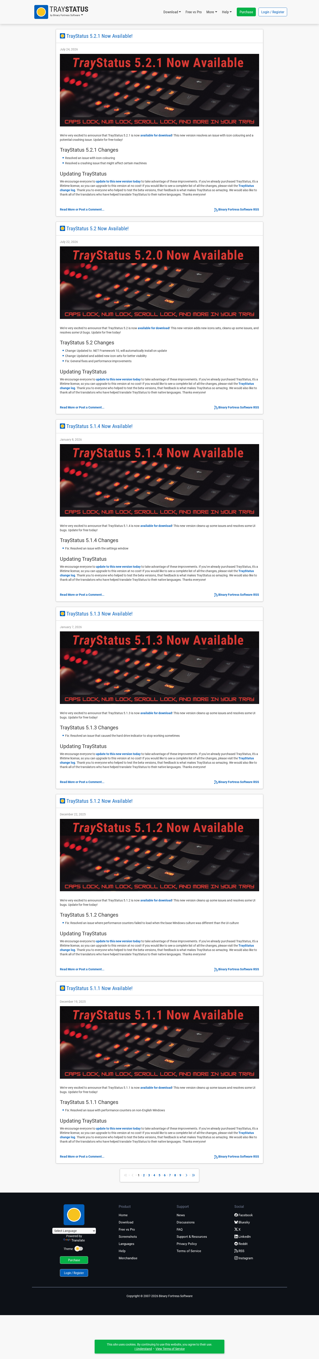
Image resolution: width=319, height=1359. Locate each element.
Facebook (245, 1215)
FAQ (180, 1229)
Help (122, 1251)
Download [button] (170, 12)
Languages (126, 1244)
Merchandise (128, 1258)
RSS (241, 1251)
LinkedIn (244, 1237)
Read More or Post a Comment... (82, 209)
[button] (61, 12)
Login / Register (272, 12)
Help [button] (225, 12)
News (181, 1215)
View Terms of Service (170, 1349)
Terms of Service (189, 1251)
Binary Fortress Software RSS (238, 209)
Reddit (243, 1244)
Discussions (186, 1222)
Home (123, 1215)
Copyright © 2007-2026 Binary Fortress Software (159, 1296)
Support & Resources (192, 1237)
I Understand (143, 1349)
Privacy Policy (187, 1244)
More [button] (210, 12)
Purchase (246, 12)
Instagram (245, 1258)
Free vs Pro (194, 12)
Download (126, 1222)
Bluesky (244, 1222)
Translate (78, 1240)
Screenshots (128, 1237)
